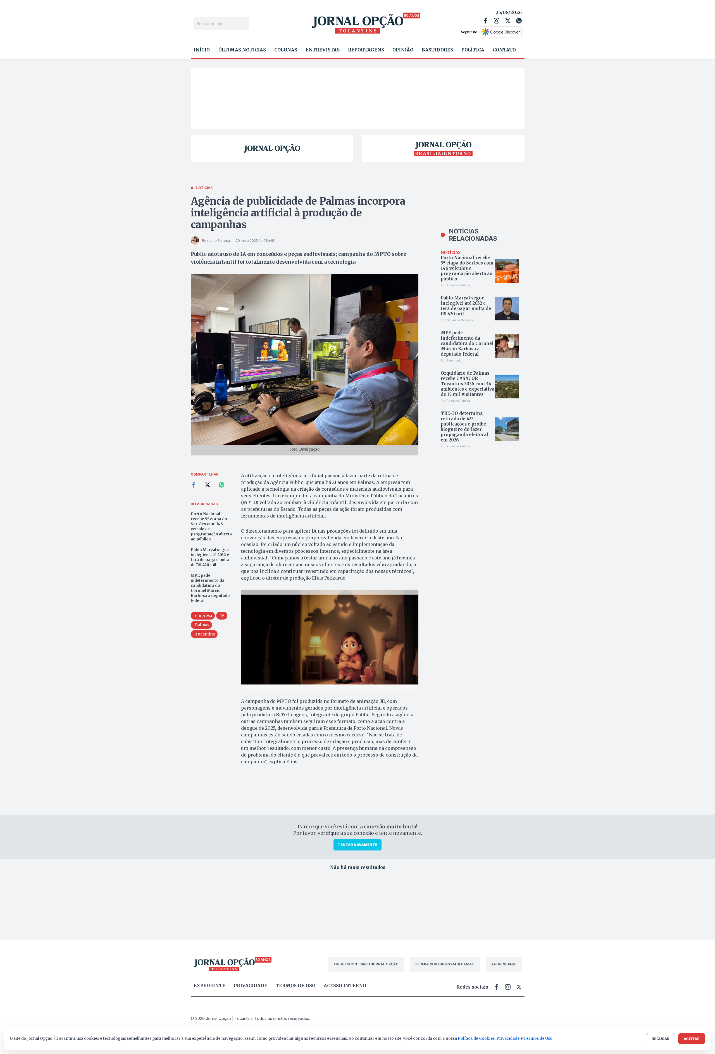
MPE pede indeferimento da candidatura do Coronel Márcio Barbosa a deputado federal (210, 588)
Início (202, 49)
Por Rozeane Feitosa (455, 285)
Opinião (402, 49)
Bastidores (437, 49)
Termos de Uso (537, 1038)
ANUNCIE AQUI (503, 964)
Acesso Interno (345, 985)
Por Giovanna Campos (457, 320)
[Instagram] (496, 20)
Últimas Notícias (242, 49)
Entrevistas (323, 49)
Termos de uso (295, 985)
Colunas (285, 49)
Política (472, 49)
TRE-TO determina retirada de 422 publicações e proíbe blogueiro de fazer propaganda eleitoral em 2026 (464, 427)
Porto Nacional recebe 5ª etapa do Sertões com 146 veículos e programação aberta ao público (211, 527)
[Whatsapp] (519, 20)
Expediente (209, 985)
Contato (504, 49)
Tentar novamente (357, 845)
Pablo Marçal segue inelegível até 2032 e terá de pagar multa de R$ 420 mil (210, 557)
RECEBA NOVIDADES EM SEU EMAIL (445, 964)
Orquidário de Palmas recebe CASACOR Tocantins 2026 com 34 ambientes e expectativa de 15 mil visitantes (467, 383)
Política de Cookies (476, 1038)
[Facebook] (485, 20)
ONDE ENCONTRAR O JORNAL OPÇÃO (366, 964)
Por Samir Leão (452, 360)
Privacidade (250, 985)
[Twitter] (508, 20)
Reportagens (366, 49)
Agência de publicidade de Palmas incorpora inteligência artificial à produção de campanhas (298, 213)
